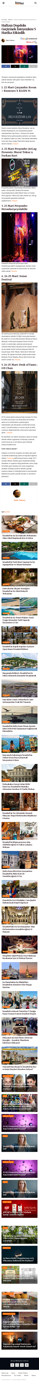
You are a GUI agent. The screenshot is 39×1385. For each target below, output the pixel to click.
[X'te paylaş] (15, 66)
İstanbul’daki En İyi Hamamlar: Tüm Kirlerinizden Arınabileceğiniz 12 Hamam (18, 929)
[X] (17, 1365)
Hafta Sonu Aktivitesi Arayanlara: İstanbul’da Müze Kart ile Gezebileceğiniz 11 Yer (17, 873)
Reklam (26, 1375)
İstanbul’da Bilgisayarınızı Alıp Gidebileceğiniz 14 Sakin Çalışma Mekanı (17, 844)
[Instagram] (22, 1365)
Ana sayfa (4, 19)
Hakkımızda (5, 1373)
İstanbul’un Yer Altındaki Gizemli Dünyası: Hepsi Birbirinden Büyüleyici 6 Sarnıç (19, 815)
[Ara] (36, 3)
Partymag (10, 458)
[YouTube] (27, 1365)
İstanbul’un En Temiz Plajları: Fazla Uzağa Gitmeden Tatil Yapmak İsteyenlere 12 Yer (18, 620)
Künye (13, 1373)
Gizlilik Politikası (23, 1373)
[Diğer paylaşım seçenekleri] (33, 66)
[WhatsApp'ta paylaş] (24, 66)
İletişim (34, 1375)
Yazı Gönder (17, 1375)
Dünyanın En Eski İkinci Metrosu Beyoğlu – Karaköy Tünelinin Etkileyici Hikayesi (17, 1040)
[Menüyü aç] (4, 3)
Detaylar (15, 144)
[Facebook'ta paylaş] (6, 66)
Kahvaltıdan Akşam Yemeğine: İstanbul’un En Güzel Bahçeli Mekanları (16, 591)
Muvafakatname (6, 1375)
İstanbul (10, 19)
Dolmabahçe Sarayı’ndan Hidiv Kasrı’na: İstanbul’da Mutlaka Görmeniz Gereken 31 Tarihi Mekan (18, 786)
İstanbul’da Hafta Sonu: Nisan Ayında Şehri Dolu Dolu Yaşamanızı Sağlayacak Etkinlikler (19, 728)
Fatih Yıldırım (10, 40)
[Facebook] (12, 1365)
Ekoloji (5, 896)
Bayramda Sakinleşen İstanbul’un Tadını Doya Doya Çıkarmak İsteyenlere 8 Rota (17, 757)
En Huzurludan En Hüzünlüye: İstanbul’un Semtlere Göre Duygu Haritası (17, 984)
